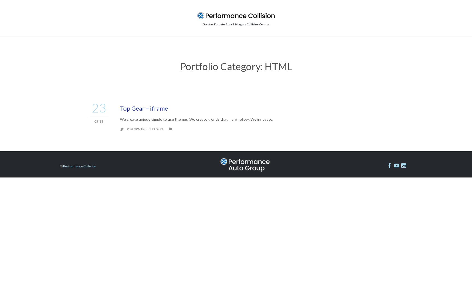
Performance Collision (145, 129)
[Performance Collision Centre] (236, 15)
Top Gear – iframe (144, 108)
